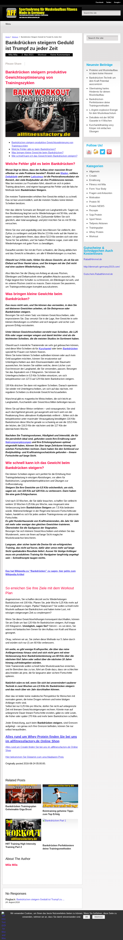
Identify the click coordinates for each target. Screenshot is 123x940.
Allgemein (94, 171)
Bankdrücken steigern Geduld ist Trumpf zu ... (40, 899)
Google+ (117, 2)
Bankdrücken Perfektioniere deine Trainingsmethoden (58, 847)
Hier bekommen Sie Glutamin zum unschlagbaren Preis (34, 757)
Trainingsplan (96, 227)
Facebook (99, 2)
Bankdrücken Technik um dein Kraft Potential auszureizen (102, 80)
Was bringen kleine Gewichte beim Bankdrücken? (37, 152)
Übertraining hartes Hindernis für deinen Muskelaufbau (99, 91)
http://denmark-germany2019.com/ (102, 266)
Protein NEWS (96, 206)
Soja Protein (95, 214)
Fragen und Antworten (100, 193)
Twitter (108, 2)
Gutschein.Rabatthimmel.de (98, 274)
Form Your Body (97, 188)
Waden (64, 173)
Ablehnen (98, 917)
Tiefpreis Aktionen (98, 223)
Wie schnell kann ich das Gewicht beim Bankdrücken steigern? (44, 156)
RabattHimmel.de (93, 259)
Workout (15, 37)
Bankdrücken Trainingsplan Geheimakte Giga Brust (20, 808)
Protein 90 (94, 201)
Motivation (94, 197)
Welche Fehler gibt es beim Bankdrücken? (34, 149)
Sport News (95, 219)
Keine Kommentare (60, 54)
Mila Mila (12, 54)
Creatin (93, 175)
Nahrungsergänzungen (18, 442)
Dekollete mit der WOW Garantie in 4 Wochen (101, 119)
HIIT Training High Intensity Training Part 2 (20, 845)
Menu (8, 24)
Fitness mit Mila (97, 184)
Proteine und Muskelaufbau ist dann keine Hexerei (103, 72)
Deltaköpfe (11, 176)
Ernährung (94, 180)
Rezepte (93, 210)
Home (7, 37)
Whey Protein (96, 232)
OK (86, 917)
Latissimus (37, 176)
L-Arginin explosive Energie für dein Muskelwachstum (103, 111)
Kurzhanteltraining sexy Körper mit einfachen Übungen (101, 128)
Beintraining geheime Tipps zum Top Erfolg (58, 812)
